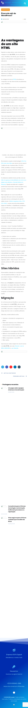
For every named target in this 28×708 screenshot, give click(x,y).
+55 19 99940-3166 (14, 683)
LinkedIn (15, 367)
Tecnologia (5, 9)
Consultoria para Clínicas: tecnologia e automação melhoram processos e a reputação (17, 509)
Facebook (6, 367)
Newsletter (14, 671)
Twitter (2, 367)
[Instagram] (14, 693)
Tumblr (19, 367)
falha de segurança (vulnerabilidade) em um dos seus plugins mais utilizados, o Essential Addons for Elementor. (13, 182)
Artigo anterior (10, 373)
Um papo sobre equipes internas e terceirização (16, 389)
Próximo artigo (18, 376)
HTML (14, 79)
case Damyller (15, 348)
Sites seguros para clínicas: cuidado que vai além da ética (17, 519)
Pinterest (10, 367)
